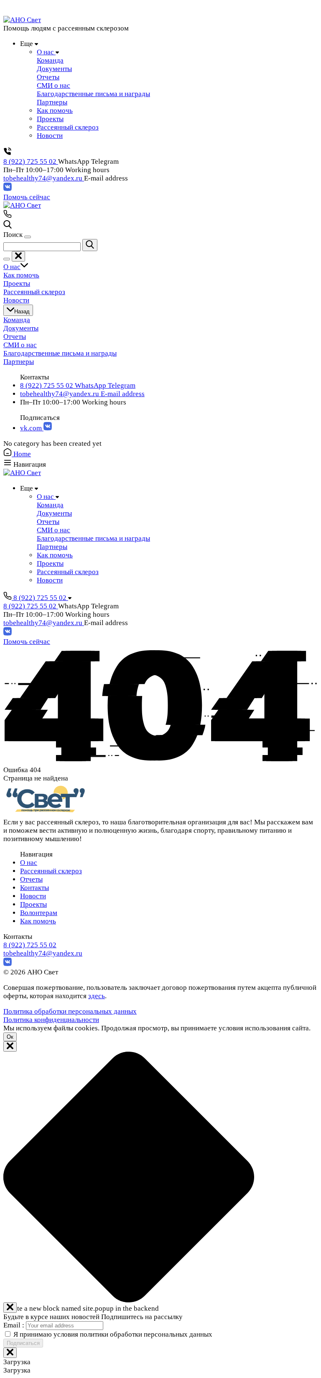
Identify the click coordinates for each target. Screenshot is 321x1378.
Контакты (34, 888)
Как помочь (38, 921)
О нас (28, 863)
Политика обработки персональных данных (70, 1011)
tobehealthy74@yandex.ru (43, 178)
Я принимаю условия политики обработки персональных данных (112, 1334)
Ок (10, 1037)
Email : (14, 1325)
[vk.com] (7, 189)
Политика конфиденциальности (51, 1020)
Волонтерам (38, 913)
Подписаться (23, 1343)
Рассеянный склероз (51, 871)
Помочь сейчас (26, 197)
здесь (96, 996)
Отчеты (31, 879)
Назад (22, 311)
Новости (33, 896)
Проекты (33, 904)
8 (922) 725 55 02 (30, 161)
